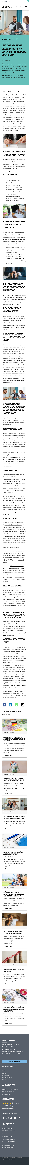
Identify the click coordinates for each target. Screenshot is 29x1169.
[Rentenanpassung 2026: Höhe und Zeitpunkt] (14, 952)
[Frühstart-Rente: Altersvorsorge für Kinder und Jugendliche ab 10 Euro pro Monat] (14, 874)
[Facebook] (4, 705)
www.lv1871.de (9, 1147)
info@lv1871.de (10, 1145)
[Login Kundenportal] (18, 6)
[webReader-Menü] (4, 91)
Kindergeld (21, 560)
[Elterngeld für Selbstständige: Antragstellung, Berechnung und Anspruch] (14, 990)
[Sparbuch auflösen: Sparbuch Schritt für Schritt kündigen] (14, 761)
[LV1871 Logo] (7, 6)
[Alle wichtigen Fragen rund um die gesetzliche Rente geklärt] (14, 799)
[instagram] (7, 1118)
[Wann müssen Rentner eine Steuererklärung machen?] (14, 914)
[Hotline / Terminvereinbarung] (27, 1)
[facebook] (3, 1118)
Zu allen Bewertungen (8, 1108)
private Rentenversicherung (15, 527)
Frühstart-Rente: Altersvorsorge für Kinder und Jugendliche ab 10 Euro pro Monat (14, 894)
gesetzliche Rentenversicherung (13, 525)
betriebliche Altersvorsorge (17, 522)
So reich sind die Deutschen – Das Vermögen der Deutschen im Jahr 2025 (14, 739)
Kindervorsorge (18, 660)
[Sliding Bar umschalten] (20, 6)
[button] (11, 91)
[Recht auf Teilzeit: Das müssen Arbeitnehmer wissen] (14, 835)
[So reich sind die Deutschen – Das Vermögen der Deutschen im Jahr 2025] (14, 719)
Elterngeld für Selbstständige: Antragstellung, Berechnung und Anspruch (14, 1009)
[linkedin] (19, 1118)
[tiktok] (11, 1118)
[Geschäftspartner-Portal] (16, 6)
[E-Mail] (23, 705)
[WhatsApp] (17, 705)
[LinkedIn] (10, 705)
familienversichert (15, 435)
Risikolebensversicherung (17, 566)
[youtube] (15, 1118)
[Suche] (23, 6)
